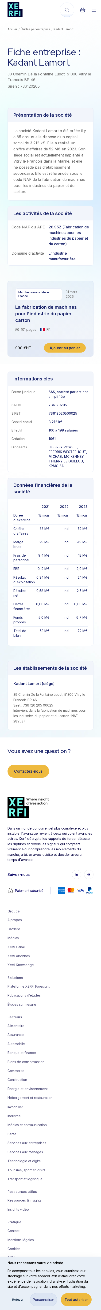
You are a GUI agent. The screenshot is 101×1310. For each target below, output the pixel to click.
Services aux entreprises (27, 1143)
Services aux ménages (25, 1152)
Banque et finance (22, 1053)
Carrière (14, 929)
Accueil (13, 29)
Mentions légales (21, 1240)
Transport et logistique (25, 1179)
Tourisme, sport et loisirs (26, 1170)
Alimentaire (16, 1026)
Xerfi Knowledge (21, 965)
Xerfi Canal (16, 947)
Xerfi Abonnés (19, 956)
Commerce (16, 1071)
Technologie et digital (24, 1161)
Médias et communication (27, 1125)
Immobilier (15, 1107)
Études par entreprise (35, 29)
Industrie (14, 1116)
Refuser (17, 1299)
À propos (15, 920)
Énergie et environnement (27, 1089)
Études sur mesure (22, 1004)
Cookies (14, 1249)
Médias (13, 938)
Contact (13, 1231)
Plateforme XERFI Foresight (27, 986)
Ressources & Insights (24, 1200)
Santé (12, 1134)
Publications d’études (24, 995)
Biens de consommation (26, 1062)
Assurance (16, 1035)
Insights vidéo (18, 1209)
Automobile (16, 1044)
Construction (17, 1080)
